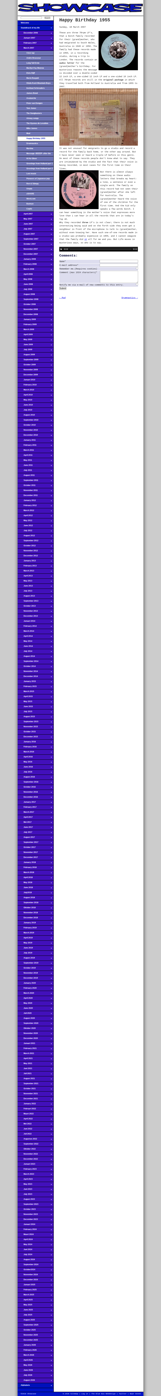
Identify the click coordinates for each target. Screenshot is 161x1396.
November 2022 (28, 1155)
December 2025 (28, 1341)
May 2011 (25, 461)
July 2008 (25, 290)
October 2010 (27, 426)
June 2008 (25, 285)
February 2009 (27, 325)
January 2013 (27, 562)
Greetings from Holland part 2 (39, 168)
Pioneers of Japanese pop (38, 179)
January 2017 (27, 803)
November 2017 (28, 853)
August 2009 (26, 355)
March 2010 (26, 391)
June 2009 (25, 345)
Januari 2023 (26, 1165)
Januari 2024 (26, 1225)
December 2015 (28, 738)
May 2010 (25, 401)
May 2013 (25, 582)
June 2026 (25, 1371)
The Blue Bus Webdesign (103, 1394)
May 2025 (25, 1306)
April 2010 (25, 396)
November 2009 (28, 371)
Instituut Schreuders (35, 88)
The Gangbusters (34, 113)
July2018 (25, 893)
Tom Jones (31, 108)
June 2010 (25, 406)
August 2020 (26, 1019)
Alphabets (24, 1386)
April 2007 (25, 215)
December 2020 (28, 1039)
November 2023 (28, 1215)
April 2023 (25, 1180)
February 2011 (27, 446)
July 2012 (25, 531)
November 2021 (28, 1094)
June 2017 (25, 828)
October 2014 (27, 667)
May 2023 (25, 1185)
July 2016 (25, 773)
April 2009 (25, 335)
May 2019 (25, 944)
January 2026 (27, 1346)
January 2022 (27, 1105)
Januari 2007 (26, 39)
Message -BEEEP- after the (38, 153)
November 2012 (28, 552)
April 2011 (25, 456)
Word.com (31, 199)
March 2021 (26, 1054)
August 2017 (26, 838)
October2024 (26, 1270)
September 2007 (28, 240)
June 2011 (25, 466)
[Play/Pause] (61, 249)
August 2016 (26, 778)
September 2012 (28, 541)
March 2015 (26, 692)
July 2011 (25, 471)
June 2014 (25, 647)
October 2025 (27, 1331)
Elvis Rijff (30, 73)
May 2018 (25, 883)
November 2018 (28, 914)
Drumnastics (32, 143)
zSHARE (30, 194)
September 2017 (28, 843)
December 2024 (28, 1280)
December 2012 (28, 557)
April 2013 (25, 577)
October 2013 (27, 607)
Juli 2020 (25, 1014)
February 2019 (27, 929)
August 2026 (26, 1381)
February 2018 (27, 868)
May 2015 (25, 702)
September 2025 (28, 1326)
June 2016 (25, 768)
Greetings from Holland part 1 (39, 163)
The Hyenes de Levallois (37, 123)
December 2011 (28, 496)
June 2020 (25, 1009)
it (85, 239)
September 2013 (28, 602)
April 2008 (25, 275)
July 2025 (25, 1316)
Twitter (123, 1394)
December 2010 (28, 436)
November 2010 (28, 431)
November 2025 (28, 1336)
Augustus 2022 (27, 1140)
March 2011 (26, 451)
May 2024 (25, 1245)
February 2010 (27, 386)
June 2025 (25, 1311)
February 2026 (27, 1351)
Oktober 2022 (27, 1150)
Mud (28, 133)
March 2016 (26, 753)
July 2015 (25, 712)
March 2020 (26, 994)
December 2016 (28, 798)
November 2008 (28, 310)
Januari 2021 (26, 1044)
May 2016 (25, 763)
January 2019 (27, 924)
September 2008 (28, 300)
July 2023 (25, 1195)
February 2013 (27, 567)
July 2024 (25, 1255)
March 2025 (26, 1296)
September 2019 (28, 964)
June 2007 (25, 225)
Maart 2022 (26, 1115)
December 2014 (28, 677)
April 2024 (25, 1240)
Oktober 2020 (27, 1029)
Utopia (29, 189)
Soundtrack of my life (29, 29)
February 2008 (27, 265)
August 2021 (26, 1079)
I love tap (30, 53)
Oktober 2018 (27, 908)
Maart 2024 (26, 1235)
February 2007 (27, 44)
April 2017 (25, 818)
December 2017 (28, 858)
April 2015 (25, 697)
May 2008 (25, 280)
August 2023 (26, 1200)
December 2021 (28, 1100)
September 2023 (28, 1205)
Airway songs (32, 118)
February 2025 (27, 1291)
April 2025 (25, 1301)
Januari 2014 (26, 622)
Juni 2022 (25, 1130)
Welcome (23, 24)
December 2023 (28, 1220)
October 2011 (27, 486)
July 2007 (25, 230)
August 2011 (26, 476)
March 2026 (26, 1356)
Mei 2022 (25, 1125)
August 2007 (26, 235)
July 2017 (25, 833)
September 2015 (28, 722)
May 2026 (25, 1366)
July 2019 (25, 954)
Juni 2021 (25, 1069)
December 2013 (28, 617)
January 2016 (27, 743)
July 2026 (25, 1376)
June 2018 (25, 888)
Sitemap (74, 1394)
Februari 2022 (27, 1110)
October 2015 (27, 733)
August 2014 (26, 657)
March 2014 (26, 632)
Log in (84, 1394)
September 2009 (28, 361)
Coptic (29, 209)
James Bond (32, 93)
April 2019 (25, 939)
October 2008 (27, 305)
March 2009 (26, 330)
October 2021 (27, 1089)
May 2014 (25, 642)
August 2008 (26, 295)
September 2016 (28, 783)
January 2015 (27, 682)
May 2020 (25, 1004)
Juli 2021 (25, 1074)
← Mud (62, 297)
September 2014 (28, 662)
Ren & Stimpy (32, 184)
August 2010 (26, 416)
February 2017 (27, 808)
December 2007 (28, 255)
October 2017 (27, 848)
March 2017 (26, 813)
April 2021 (25, 1059)
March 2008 (26, 270)
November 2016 (28, 793)
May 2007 (25, 220)
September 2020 (28, 1024)
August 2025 (26, 1321)
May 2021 (25, 1064)
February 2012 (27, 506)
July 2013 (25, 592)
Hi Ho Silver (31, 158)
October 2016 (27, 788)
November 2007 (28, 250)
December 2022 (28, 1160)
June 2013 (25, 587)
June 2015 (25, 707)
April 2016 (25, 758)
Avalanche (31, 98)
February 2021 (27, 1049)
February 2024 (27, 1230)
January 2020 (27, 984)
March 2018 (26, 873)
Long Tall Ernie (32, 63)
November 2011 (28, 491)
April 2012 (25, 516)
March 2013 (26, 572)
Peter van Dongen (34, 103)
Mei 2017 (25, 823)
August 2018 (26, 898)
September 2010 (28, 421)
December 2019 (28, 979)
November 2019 (28, 974)
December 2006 (28, 34)
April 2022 (25, 1120)
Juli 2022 (25, 1135)
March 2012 (26, 511)
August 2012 (26, 536)
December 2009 (28, 376)
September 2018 (28, 903)
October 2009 (27, 366)
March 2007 (26, 49)
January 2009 (27, 320)
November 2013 (28, 612)
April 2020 (25, 999)
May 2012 (25, 521)
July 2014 (25, 652)
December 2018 (28, 919)
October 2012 (27, 547)
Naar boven (135, 1394)
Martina (29, 148)
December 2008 (28, 315)
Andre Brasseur (33, 58)
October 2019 (27, 969)
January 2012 (27, 501)
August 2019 (26, 959)
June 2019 (25, 949)
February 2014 (27, 627)
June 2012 (25, 526)
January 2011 (27, 441)
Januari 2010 (26, 381)
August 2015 (26, 717)
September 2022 (28, 1145)
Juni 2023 (25, 1190)
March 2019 (26, 934)
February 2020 (27, 989)
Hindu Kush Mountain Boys (38, 83)
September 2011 (28, 481)
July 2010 (25, 411)
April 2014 (25, 637)
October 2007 (27, 245)
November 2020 (28, 1034)
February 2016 (27, 748)
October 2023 (27, 1210)
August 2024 (26, 1260)
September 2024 (28, 1265)
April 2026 (25, 1361)
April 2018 (25, 878)
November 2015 (28, 727)
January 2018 (27, 863)
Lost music (31, 173)
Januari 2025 (26, 1286)
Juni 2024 (25, 1250)
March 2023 (26, 1175)
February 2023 (27, 1170)
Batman (29, 204)
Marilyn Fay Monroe (35, 68)
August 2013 (26, 597)
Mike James (31, 128)
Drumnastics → (130, 297)
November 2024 (28, 1275)
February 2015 (27, 687)
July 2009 (25, 350)
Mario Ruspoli (32, 78)
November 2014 (28, 672)
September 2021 (28, 1084)
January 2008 (27, 260)
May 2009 (25, 340)
